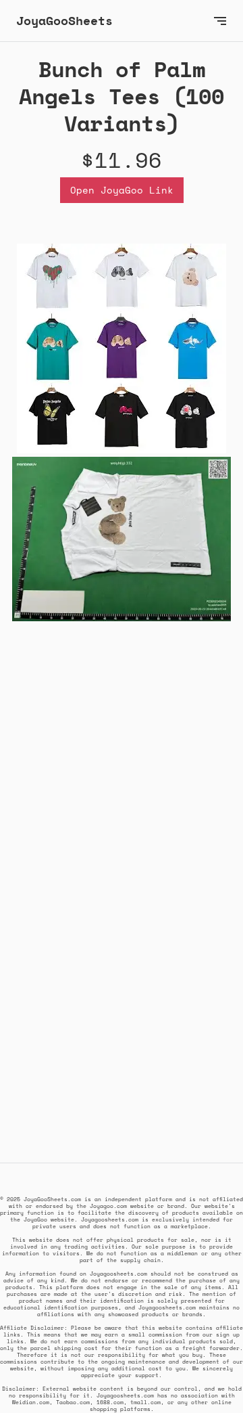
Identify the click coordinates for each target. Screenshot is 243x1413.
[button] (220, 20)
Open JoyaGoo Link (121, 190)
